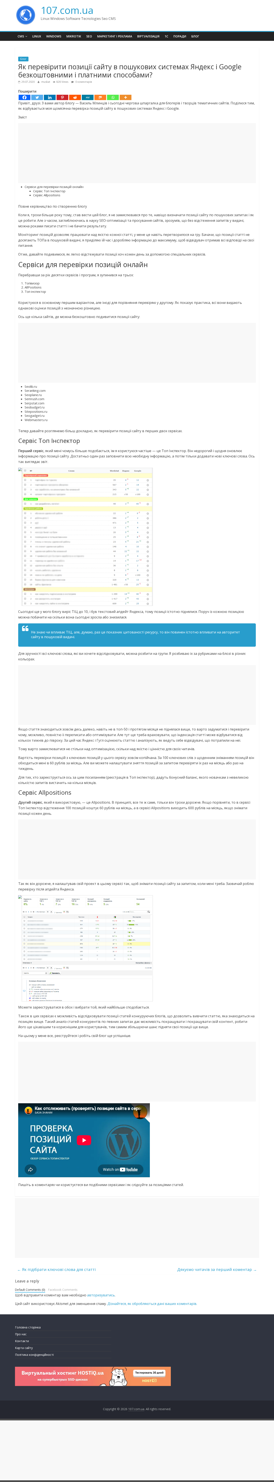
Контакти (22, 1341)
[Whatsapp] (113, 97)
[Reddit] (75, 97)
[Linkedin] (50, 97)
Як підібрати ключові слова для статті (56, 1269)
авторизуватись (101, 1295)
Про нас (21, 1334)
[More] (125, 97)
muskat (46, 82)
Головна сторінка (28, 1327)
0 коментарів (83, 82)
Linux (36, 36)
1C (166, 36)
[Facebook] (24, 97)
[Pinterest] (62, 97)
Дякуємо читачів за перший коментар (217, 1269)
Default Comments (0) (30, 1290)
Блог (195, 36)
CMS (21, 36)
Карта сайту (24, 1348)
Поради (179, 36)
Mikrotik (73, 36)
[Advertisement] (137, 153)
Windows (53, 36)
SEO (89, 36)
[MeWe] (88, 97)
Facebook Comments (62, 1290)
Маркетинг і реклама (114, 36)
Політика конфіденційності (34, 1355)
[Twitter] (37, 97)
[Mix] (100, 97)
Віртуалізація (148, 36)
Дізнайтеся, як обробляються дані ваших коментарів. (152, 1303)
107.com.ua (67, 10)
